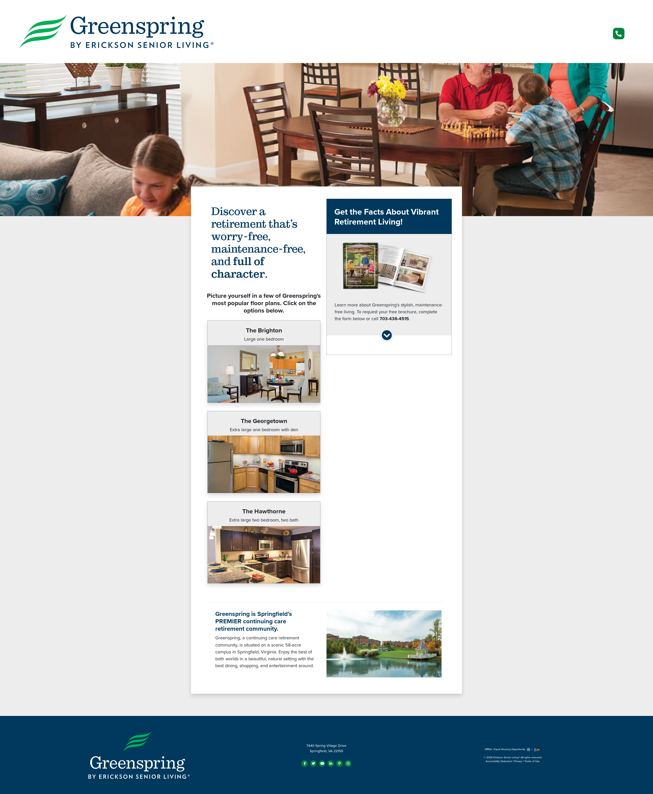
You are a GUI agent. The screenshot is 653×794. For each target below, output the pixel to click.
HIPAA (488, 749)
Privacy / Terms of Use (527, 761)
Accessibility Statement (499, 761)
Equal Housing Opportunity (510, 749)
